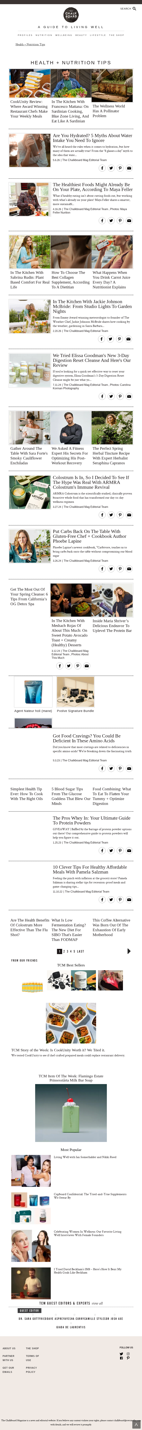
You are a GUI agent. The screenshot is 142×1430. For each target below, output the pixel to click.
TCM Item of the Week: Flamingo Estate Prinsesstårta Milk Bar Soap (71, 1078)
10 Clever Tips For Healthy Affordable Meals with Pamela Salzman (90, 870)
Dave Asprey (56, 1318)
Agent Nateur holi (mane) (33, 711)
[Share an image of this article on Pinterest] (120, 168)
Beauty (81, 35)
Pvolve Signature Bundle (75, 711)
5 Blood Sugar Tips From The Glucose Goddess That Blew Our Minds (71, 796)
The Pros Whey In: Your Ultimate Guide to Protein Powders (91, 820)
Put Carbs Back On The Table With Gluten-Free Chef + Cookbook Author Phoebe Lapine (89, 536)
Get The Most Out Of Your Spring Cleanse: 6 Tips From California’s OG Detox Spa (29, 596)
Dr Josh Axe (114, 1318)
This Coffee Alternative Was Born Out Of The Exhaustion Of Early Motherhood (111, 927)
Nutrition (44, 35)
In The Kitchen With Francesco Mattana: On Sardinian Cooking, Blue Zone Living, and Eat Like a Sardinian (70, 111)
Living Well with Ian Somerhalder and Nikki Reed (85, 1157)
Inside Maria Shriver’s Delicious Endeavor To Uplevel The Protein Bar (112, 626)
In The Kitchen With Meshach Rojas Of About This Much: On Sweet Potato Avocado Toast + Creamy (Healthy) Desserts (70, 633)
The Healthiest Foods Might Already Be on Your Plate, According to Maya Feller (93, 187)
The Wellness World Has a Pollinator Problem (109, 111)
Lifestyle (98, 35)
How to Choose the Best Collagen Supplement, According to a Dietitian (71, 279)
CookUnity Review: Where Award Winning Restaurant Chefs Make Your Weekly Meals (29, 108)
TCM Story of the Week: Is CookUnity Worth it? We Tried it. (58, 1050)
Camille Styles (95, 1318)
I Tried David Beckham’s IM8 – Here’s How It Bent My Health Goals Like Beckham (87, 1271)
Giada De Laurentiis (71, 1327)
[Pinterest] (128, 1357)
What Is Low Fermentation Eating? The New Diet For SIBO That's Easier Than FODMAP (69, 930)
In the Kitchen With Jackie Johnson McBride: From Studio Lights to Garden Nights (92, 306)
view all (97, 1304)
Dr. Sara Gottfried (33, 1318)
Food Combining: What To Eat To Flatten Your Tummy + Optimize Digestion (112, 796)
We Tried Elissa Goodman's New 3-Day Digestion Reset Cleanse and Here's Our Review (92, 360)
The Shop (116, 35)
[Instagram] (128, 1353)
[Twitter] (121, 1353)
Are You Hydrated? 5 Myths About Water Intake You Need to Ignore (92, 138)
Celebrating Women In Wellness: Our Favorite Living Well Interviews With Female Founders (87, 1233)
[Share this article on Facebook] (102, 168)
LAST (80, 951)
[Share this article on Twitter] (111, 168)
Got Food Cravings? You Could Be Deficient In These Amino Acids (86, 738)
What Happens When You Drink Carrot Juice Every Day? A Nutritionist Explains (111, 279)
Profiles (25, 35)
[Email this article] (129, 168)
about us (9, 1348)
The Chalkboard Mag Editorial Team (84, 160)
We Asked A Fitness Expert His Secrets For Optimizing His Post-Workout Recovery (70, 455)
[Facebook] (121, 1357)
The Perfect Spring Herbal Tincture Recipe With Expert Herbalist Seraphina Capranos (111, 455)
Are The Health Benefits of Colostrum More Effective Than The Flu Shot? (29, 927)
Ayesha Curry (74, 1318)
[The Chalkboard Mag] (71, 14)
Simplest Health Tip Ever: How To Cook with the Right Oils (26, 794)
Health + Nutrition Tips (30, 44)
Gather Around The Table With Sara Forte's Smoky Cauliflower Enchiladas (29, 455)
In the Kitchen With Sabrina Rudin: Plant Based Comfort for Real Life (30, 279)
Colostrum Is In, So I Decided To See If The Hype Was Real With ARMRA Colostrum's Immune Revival (91, 482)
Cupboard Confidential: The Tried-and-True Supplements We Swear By (90, 1195)
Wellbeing (64, 35)
